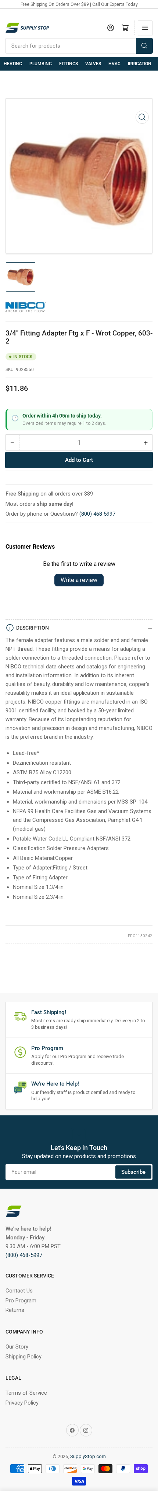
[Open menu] (145, 28)
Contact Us (19, 1290)
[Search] (144, 45)
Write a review (79, 579)
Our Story (17, 1346)
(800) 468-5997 (24, 1255)
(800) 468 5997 (97, 514)
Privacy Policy (22, 1402)
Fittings (68, 63)
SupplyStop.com (88, 1456)
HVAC (114, 63)
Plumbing (40, 63)
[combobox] (79, 45)
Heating (13, 63)
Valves (93, 63)
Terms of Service (26, 1393)
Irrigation (139, 63)
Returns (15, 1310)
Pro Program (21, 1300)
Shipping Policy (24, 1356)
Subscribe (133, 1172)
